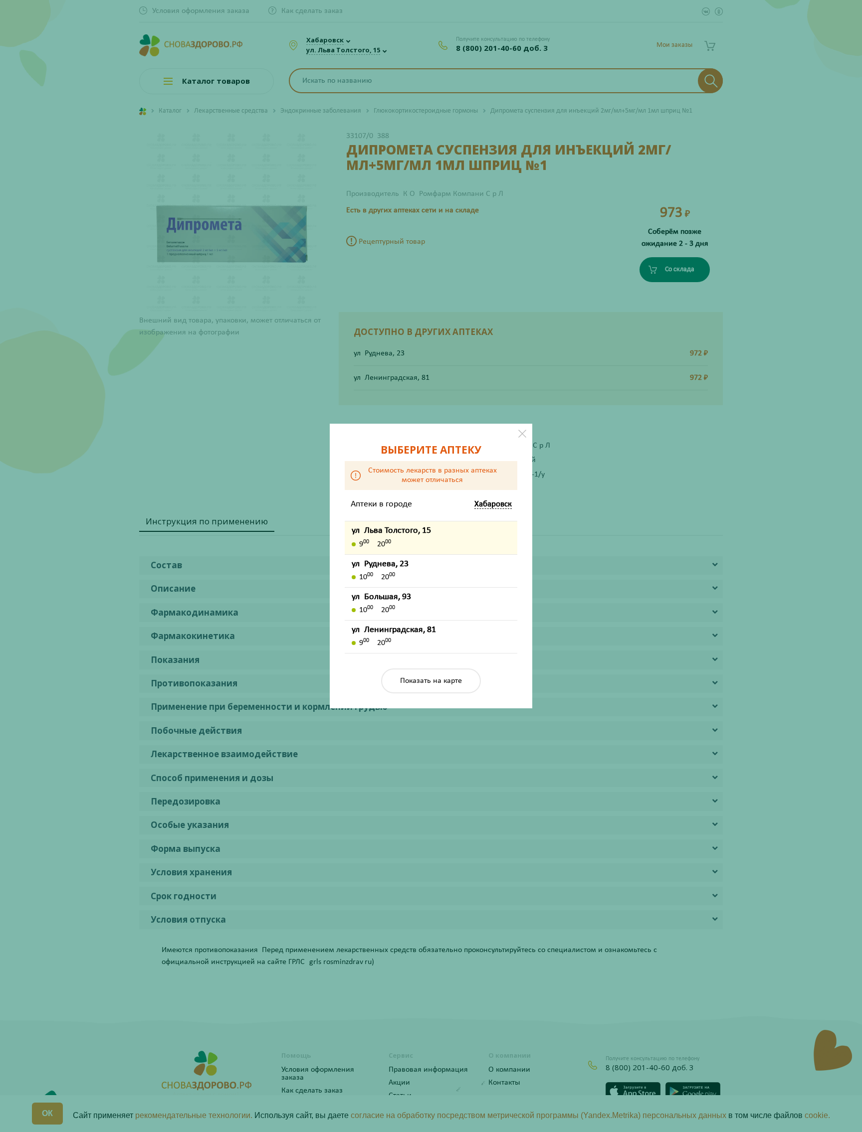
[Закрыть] (522, 434)
